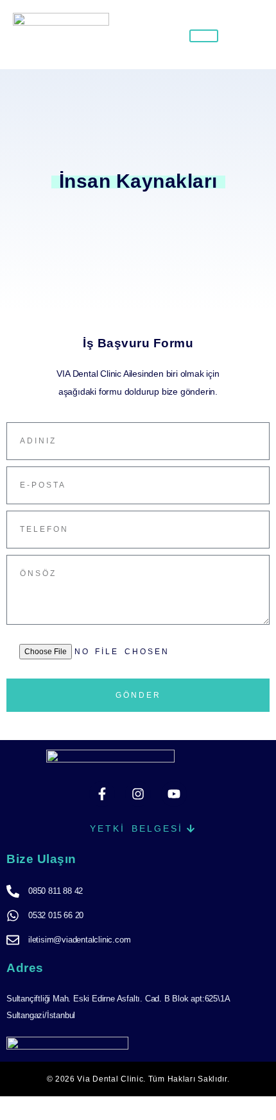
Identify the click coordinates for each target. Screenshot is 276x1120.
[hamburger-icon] (203, 35)
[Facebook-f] (102, 794)
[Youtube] (174, 794)
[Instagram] (138, 794)
